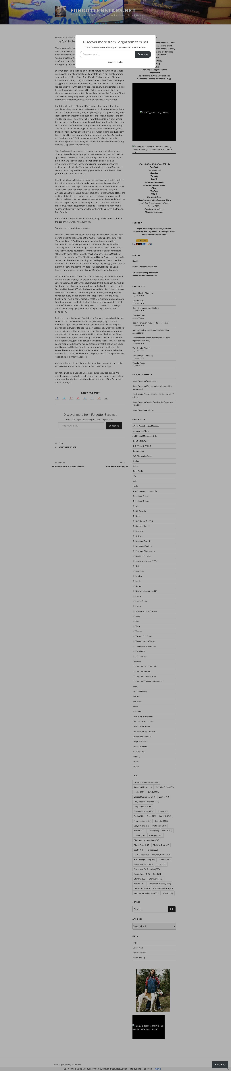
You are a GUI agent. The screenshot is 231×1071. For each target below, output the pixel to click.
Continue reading (115, 62)
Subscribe (143, 54)
